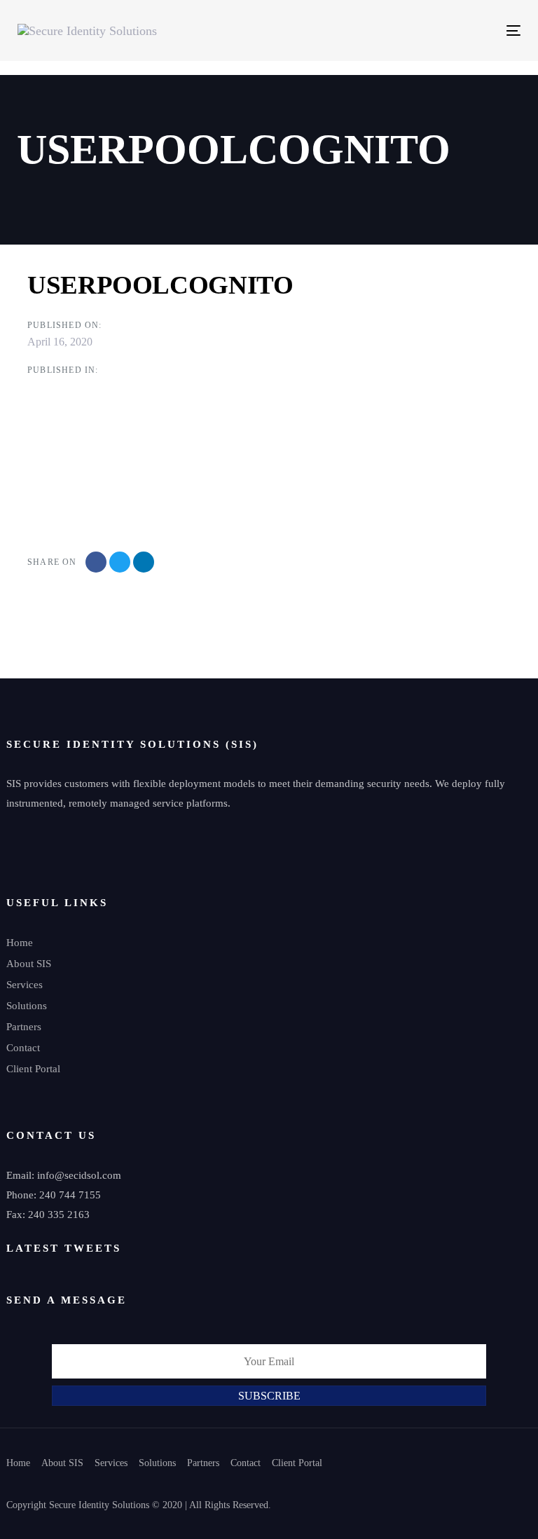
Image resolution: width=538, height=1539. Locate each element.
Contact (23, 1047)
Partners (23, 1026)
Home (19, 942)
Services (24, 984)
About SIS (28, 963)
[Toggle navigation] (436, 30)
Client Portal (33, 1068)
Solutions (26, 1005)
